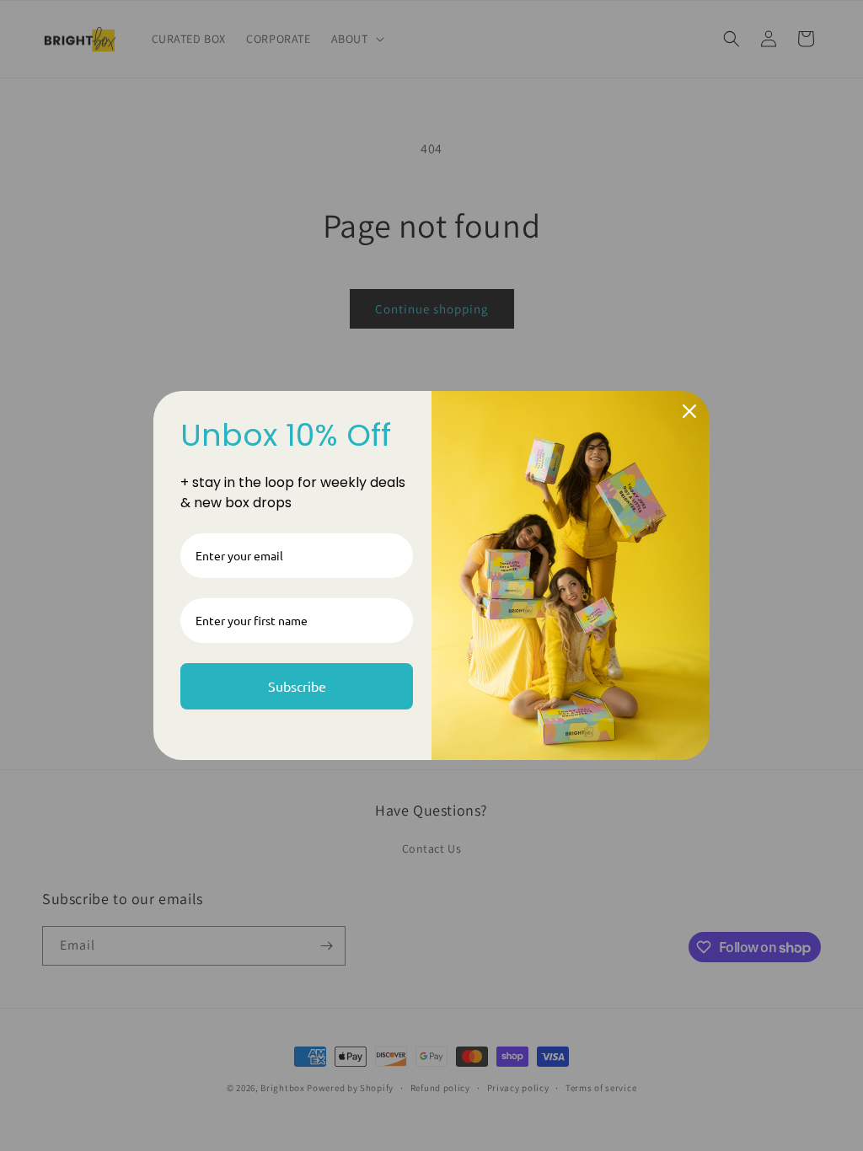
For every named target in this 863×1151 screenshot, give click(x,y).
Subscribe (297, 685)
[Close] (689, 411)
